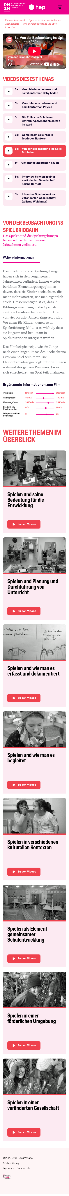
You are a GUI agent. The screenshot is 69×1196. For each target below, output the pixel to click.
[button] (59, 7)
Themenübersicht (15, 20)
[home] (29, 7)
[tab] (21, 258)
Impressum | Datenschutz (16, 1168)
